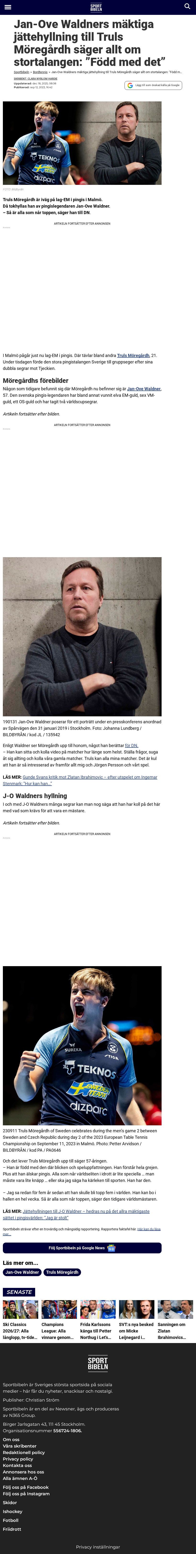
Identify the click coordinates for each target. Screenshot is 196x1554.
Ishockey (12, 1511)
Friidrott (12, 1529)
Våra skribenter (20, 1446)
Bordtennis (40, 72)
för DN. (131, 745)
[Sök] (188, 7)
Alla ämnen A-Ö (20, 1478)
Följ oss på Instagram (26, 1493)
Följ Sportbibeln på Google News (77, 1248)
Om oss (11, 1439)
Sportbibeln (21, 72)
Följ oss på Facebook (26, 1487)
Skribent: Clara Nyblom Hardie (35, 78)
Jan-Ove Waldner (144, 388)
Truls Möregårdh (133, 355)
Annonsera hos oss (23, 1472)
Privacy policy (18, 1459)
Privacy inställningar (98, 1547)
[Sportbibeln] (96, 7)
